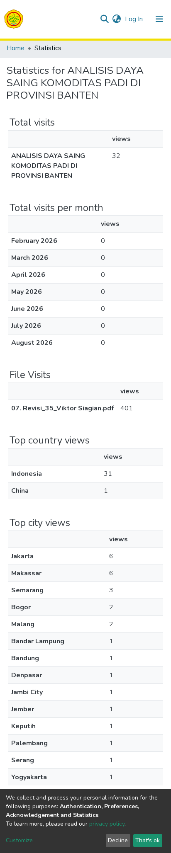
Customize (19, 840)
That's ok (147, 840)
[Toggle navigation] (159, 19)
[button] (116, 19)
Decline (118, 840)
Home (15, 48)
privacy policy (107, 824)
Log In (134, 19)
